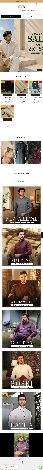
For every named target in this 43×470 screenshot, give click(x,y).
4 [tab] (22, 70)
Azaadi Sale (14, 10)
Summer (28, 10)
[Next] (40, 151)
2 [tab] (20, 70)
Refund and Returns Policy (26, 465)
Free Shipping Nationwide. (21, 1)
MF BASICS (32, 16)
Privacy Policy (18, 465)
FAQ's (33, 465)
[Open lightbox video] (7, 152)
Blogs (36, 465)
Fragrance (21, 12)
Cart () (37, 3)
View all (21, 130)
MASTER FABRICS (11, 16)
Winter (32, 10)
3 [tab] (21, 70)
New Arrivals (23, 10)
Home (10, 10)
